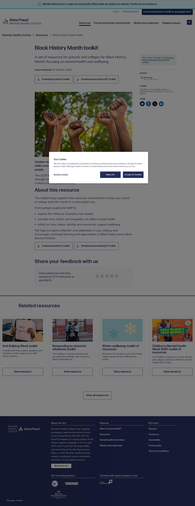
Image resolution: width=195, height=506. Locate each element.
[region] (98, 167)
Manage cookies (61, 174)
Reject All (110, 175)
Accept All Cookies (133, 175)
